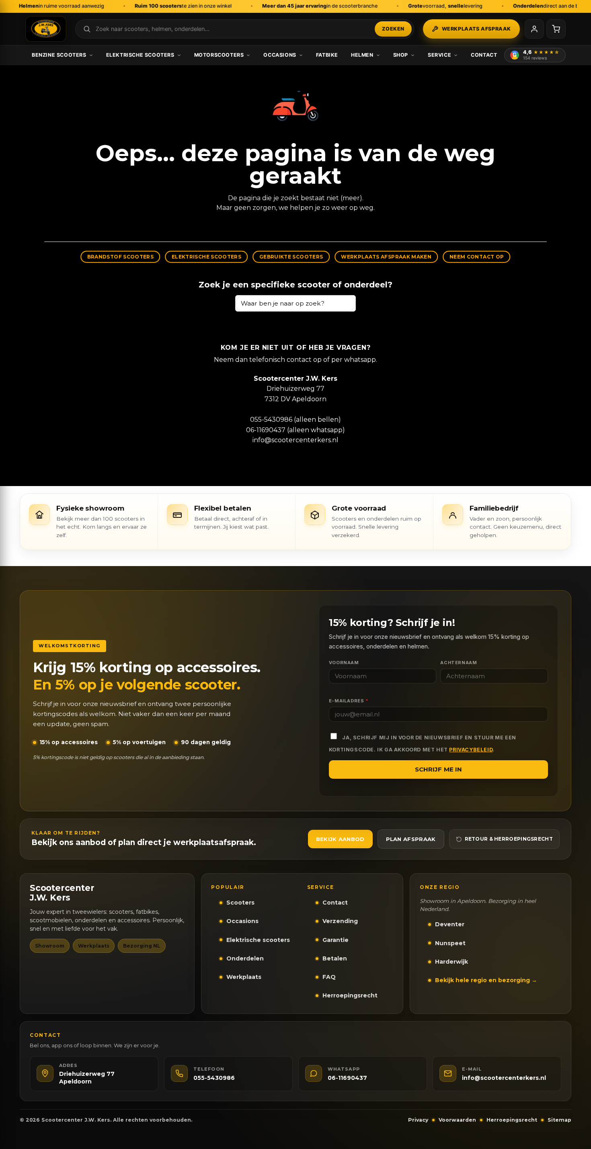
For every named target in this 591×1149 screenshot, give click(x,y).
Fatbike (327, 55)
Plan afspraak (411, 839)
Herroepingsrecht (350, 995)
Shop (400, 55)
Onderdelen (245, 958)
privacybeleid (470, 750)
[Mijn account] (534, 29)
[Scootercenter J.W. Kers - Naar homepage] (45, 29)
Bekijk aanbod (340, 839)
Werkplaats (243, 977)
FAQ (329, 977)
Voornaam (344, 662)
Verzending (340, 921)
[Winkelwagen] (556, 29)
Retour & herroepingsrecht (509, 839)
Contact (484, 55)
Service (439, 55)
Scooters (240, 902)
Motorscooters (219, 55)
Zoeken (393, 29)
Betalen (334, 958)
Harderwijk (451, 961)
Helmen (362, 55)
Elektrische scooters (140, 55)
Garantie (335, 940)
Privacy (418, 1120)
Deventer (449, 924)
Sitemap (559, 1120)
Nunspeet (450, 943)
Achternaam (458, 662)
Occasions (279, 55)
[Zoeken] (346, 303)
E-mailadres (349, 701)
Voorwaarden (457, 1120)
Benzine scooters (59, 55)
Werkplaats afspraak (476, 29)
